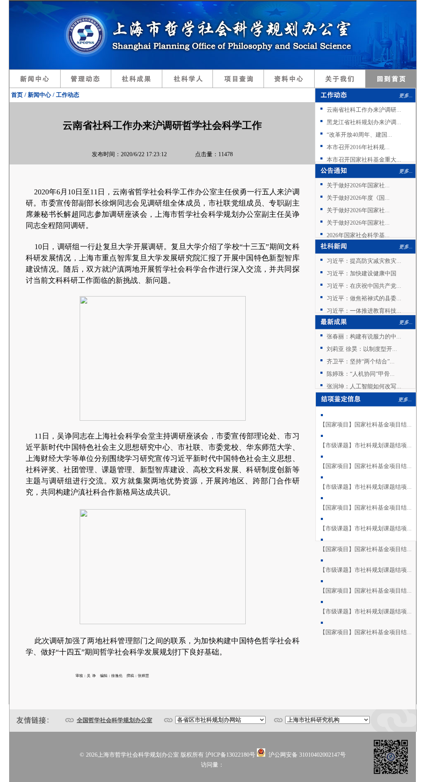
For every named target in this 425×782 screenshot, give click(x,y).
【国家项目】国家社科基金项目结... (366, 425)
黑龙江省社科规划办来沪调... (364, 122)
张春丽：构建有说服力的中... (364, 336)
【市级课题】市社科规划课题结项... (366, 445)
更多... (406, 95)
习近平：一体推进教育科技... (364, 311)
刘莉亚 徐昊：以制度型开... (362, 349)
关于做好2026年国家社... (358, 185)
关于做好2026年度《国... (358, 198)
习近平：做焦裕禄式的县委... (364, 298)
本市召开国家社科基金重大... (364, 160)
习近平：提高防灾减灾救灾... (364, 261)
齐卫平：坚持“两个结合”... (361, 361)
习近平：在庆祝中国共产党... (364, 286)
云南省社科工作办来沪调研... (364, 110)
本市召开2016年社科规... (358, 147)
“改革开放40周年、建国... (359, 135)
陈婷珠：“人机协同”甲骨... (361, 374)
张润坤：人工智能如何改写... (364, 386)
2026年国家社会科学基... (358, 235)
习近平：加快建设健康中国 (361, 273)
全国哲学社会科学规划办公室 (114, 720)
